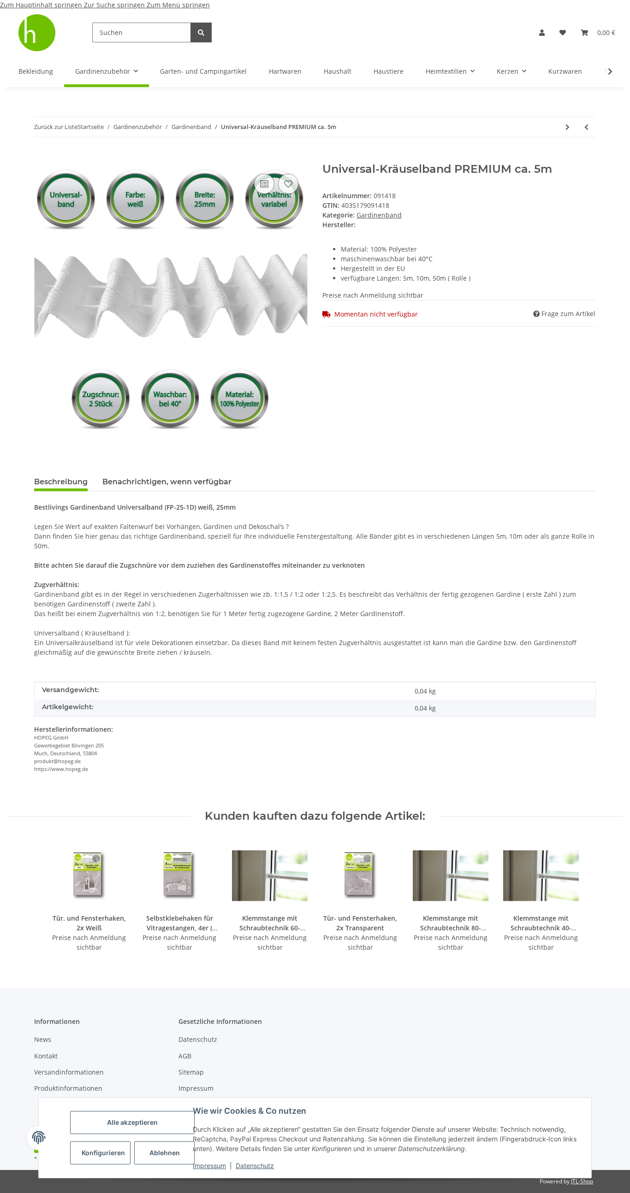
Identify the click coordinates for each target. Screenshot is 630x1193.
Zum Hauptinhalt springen (42, 4)
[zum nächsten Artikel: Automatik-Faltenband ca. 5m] (567, 127)
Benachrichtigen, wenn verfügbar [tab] (167, 481)
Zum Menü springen (178, 4)
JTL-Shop (582, 1181)
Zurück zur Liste (55, 127)
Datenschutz (255, 1165)
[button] (542, 32)
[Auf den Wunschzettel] (288, 184)
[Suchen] (201, 32)
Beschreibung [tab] (61, 481)
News (42, 1039)
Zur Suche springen (115, 4)
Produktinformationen (68, 1088)
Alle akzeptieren (132, 1122)
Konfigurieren (103, 1153)
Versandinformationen (69, 1072)
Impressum (209, 1165)
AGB (184, 1056)
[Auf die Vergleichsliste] (264, 184)
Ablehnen (164, 1153)
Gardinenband (379, 215)
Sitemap (191, 1072)
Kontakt (46, 1056)
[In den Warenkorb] (41, 158)
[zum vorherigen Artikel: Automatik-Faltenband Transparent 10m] (586, 127)
